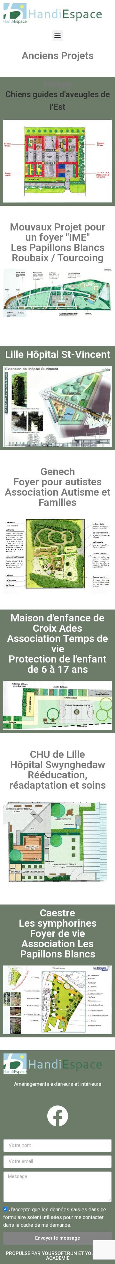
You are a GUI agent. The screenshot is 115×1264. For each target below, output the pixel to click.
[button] (57, 35)
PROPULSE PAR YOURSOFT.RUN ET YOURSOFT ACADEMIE (58, 1256)
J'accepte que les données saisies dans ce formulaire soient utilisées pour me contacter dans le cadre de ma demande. (54, 1217)
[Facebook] (57, 1116)
